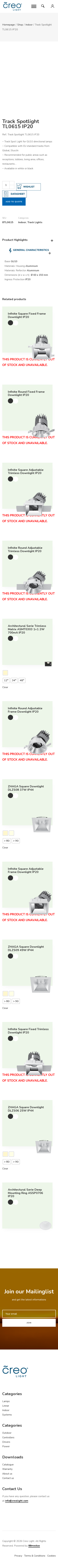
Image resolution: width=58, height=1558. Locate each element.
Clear (5, 687)
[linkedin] (26, 1516)
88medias (34, 1545)
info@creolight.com (16, 1500)
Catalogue (8, 1464)
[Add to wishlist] (15, 322)
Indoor (22, 222)
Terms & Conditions (34, 1555)
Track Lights (34, 222)
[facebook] (6, 1516)
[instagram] (16, 1516)
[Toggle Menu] (33, 6)
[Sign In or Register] (52, 7)
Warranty (7, 1469)
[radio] (5, 672)
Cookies (51, 1555)
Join (29, 1322)
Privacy (18, 1555)
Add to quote (14, 201)
